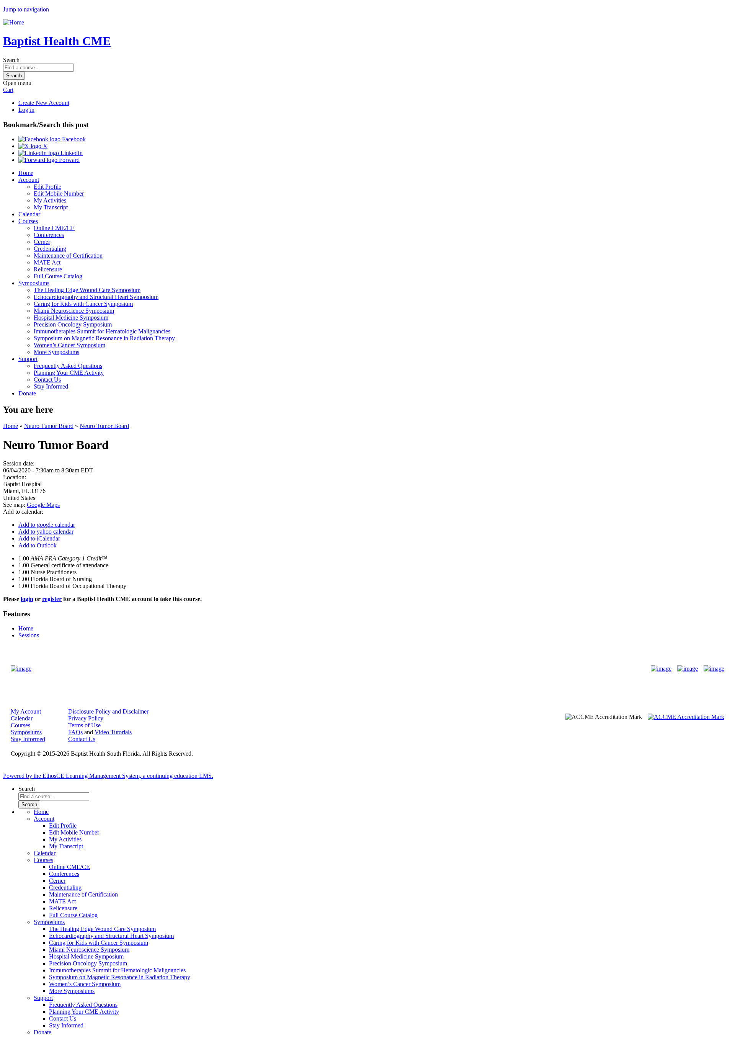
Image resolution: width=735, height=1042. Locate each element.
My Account (26, 711)
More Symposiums (56, 352)
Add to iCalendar (39, 538)
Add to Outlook (37, 545)
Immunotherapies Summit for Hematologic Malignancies (102, 331)
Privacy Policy (85, 718)
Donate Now (343, 668)
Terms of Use (84, 725)
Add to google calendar (46, 524)
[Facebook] (661, 668)
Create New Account (43, 103)
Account (28, 179)
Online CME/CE (54, 228)
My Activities (50, 200)
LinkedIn (71, 153)
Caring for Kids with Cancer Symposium (83, 304)
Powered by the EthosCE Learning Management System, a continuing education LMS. (108, 776)
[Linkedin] (714, 668)
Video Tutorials (113, 732)
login (27, 599)
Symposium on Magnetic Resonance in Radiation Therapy (104, 338)
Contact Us (47, 379)
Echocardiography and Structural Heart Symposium (96, 297)
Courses (28, 221)
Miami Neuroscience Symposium (74, 310)
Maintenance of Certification (68, 255)
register (52, 599)
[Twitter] (687, 668)
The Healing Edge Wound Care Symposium (87, 290)
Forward (68, 160)
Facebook (73, 139)
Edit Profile (47, 186)
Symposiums (33, 283)
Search (11, 60)
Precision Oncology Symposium (73, 324)
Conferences (49, 235)
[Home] (13, 22)
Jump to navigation (26, 9)
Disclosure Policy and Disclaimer (108, 711)
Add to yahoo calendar (46, 531)
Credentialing (50, 248)
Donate (27, 393)
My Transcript (51, 207)
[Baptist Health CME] (21, 668)
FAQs (75, 732)
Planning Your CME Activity (69, 372)
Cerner (42, 241)
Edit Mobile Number (59, 193)
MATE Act (47, 262)
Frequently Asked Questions (68, 366)
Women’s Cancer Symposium (69, 345)
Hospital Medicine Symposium (71, 317)
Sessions (28, 635)
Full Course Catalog (58, 276)
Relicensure (48, 269)
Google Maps (43, 504)
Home (25, 173)
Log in (26, 109)
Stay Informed (51, 386)
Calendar (29, 214)
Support (28, 359)
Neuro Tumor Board (49, 426)
